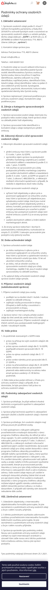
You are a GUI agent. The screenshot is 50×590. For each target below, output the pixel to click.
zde (34, 570)
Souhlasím (24, 584)
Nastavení (24, 576)
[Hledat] (31, 3)
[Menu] (44, 3)
